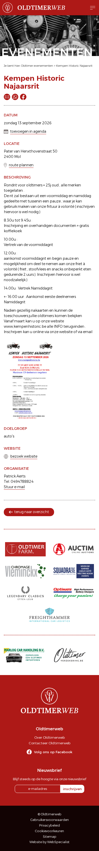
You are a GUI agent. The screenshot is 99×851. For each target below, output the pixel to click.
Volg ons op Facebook (53, 752)
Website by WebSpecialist (49, 842)
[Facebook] (23, 97)
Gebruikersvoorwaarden (49, 820)
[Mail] (7, 97)
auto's (9, 436)
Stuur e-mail (14, 487)
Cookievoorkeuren (49, 831)
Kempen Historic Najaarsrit (74, 65)
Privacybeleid (49, 825)
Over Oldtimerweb (49, 737)
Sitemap (49, 837)
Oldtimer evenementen (37, 65)
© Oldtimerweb (49, 814)
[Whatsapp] (15, 97)
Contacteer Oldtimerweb (49, 743)
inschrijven (72, 789)
